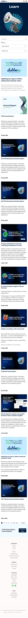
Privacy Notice (11, 612)
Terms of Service (18, 612)
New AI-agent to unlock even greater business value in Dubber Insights (13, 414)
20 (14, 522)
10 (12, 522)
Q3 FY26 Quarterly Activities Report (12, 201)
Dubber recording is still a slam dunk (12, 329)
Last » (23, 522)
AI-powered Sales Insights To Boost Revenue (12, 287)
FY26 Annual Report (7, 116)
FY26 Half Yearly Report (8, 371)
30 (16, 522)
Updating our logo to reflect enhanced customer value (11, 79)
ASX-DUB (6, 612)
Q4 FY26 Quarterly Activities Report (12, 159)
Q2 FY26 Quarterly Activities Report (12, 499)
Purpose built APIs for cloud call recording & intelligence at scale (11, 244)
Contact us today (22, 530)
